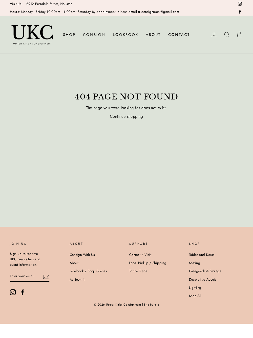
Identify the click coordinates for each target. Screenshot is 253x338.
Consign (94, 34)
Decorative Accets (202, 279)
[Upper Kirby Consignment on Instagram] (13, 292)
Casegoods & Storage (205, 270)
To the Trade (138, 270)
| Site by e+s (150, 304)
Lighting (195, 287)
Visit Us (15, 3)
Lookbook (125, 34)
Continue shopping (126, 116)
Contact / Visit (140, 254)
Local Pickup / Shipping (147, 262)
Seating (194, 262)
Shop (69, 34)
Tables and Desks (201, 254)
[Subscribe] (46, 276)
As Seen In (77, 279)
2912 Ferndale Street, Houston (49, 3)
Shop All (195, 295)
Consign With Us (82, 254)
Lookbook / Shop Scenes (88, 270)
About (153, 34)
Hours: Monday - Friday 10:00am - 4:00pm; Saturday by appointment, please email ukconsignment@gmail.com (94, 11)
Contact (179, 34)
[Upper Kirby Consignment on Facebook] (22, 292)
